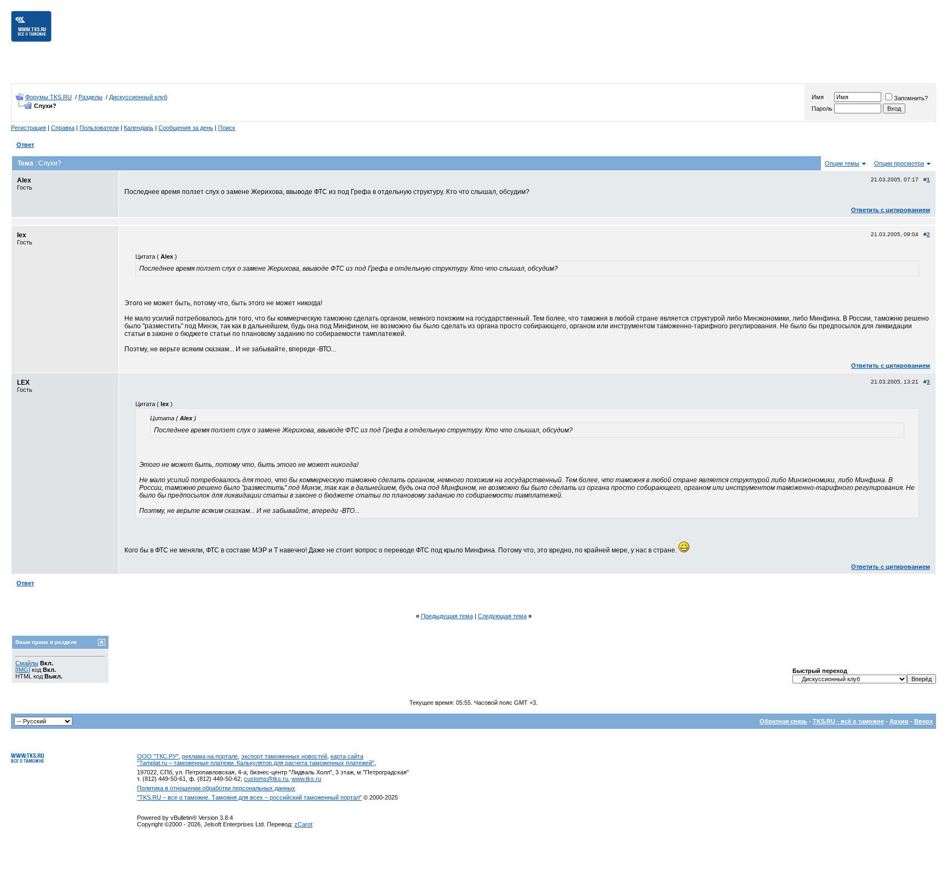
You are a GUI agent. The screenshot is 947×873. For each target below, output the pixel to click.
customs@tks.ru (266, 778)
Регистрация (28, 127)
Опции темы (842, 163)
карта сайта (346, 756)
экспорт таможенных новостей (284, 756)
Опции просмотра (899, 163)
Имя (818, 97)
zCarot (303, 824)
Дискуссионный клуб (138, 97)
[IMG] (22, 669)
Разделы (90, 97)
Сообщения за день (185, 127)
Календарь (138, 127)
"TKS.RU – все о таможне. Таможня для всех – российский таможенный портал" (249, 797)
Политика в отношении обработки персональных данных (216, 788)
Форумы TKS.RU (48, 97)
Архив (899, 721)
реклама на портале (210, 756)
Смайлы (26, 663)
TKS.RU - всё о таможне (848, 721)
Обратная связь (783, 721)
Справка (63, 127)
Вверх (923, 721)
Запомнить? (911, 98)
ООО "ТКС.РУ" (158, 756)
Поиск (226, 127)
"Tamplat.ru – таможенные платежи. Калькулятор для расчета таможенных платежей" (255, 763)
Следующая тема (502, 616)
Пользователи (99, 127)
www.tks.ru (306, 778)
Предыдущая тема (447, 616)
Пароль (822, 108)
